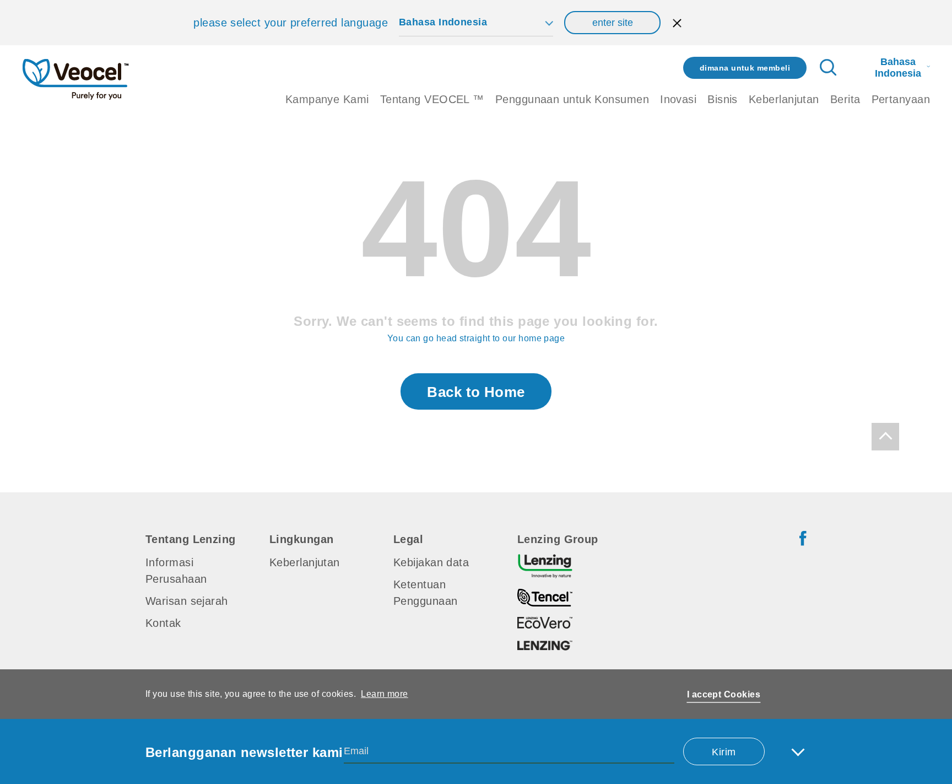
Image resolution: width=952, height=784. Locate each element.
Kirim (723, 752)
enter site (612, 22)
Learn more (384, 694)
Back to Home (475, 392)
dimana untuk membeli (745, 67)
